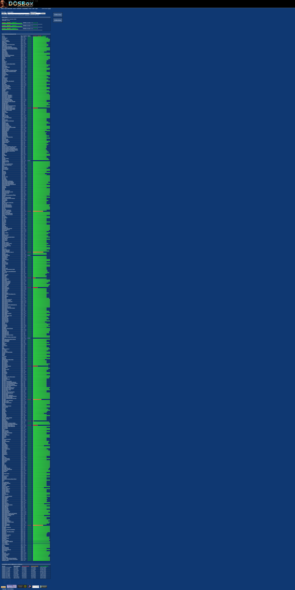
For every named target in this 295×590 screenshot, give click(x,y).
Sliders (3, 233)
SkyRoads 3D (5, 227)
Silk (2, 170)
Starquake (4, 416)
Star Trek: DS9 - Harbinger (7, 395)
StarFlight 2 (4, 411)
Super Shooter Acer (6, 511)
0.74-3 (49, 8)
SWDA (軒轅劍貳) (5, 544)
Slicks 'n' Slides (5, 232)
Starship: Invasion (5, 418)
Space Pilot (4, 298)
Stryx (3, 472)
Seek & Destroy (5, 102)
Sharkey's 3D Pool (6, 141)
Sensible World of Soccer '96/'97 (8, 108)
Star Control (4, 362)
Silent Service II (5, 168)
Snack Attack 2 (5, 238)
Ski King (3, 208)
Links (33, 8)
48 (31, 567)
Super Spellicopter (6, 517)
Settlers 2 (4, 114)
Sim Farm (4, 177)
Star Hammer (4, 372)
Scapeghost (4, 61)
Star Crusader (5, 367)
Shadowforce (4, 131)
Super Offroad (5, 507)
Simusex (3, 196)
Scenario (4, 65)
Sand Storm (4, 51)
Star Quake (4, 375)
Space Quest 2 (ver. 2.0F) (7, 301)
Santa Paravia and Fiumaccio (8, 55)
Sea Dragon (4, 79)
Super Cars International (7, 496)
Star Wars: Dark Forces (6, 402)
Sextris (3, 118)
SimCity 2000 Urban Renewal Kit (9, 184)
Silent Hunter (4, 167)
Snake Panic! (4, 239)
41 (31, 572)
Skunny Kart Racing (6, 212)
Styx (3, 481)
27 (31, 574)
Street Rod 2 (4, 452)
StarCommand (5, 406)
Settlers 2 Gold (5, 115)
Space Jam (4, 295)
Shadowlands (5, 133)
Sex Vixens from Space (7, 117)
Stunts (3, 480)
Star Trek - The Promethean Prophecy (10, 383)
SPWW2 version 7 (5, 348)
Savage (3, 60)
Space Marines (5, 296)
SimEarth (4, 186)
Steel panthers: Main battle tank (8, 426)
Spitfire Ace (4, 343)
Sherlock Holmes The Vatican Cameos (10, 149)
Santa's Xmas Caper (6, 56)
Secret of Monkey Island (7, 99)
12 (22, 570)
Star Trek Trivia (5, 390)
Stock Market (4, 433)
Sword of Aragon (5, 547)
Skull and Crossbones (6, 210)
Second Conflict (5, 91)
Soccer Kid (4, 248)
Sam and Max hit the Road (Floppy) (9, 47)
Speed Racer (4, 326)
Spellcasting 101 (5, 331)
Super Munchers (5, 505)
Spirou (3, 342)
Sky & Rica (4, 216)
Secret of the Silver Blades (7, 100)
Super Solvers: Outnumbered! (8, 514)
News (2, 8)
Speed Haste (4, 325)
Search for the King (6, 85)
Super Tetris (4, 523)
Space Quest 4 (5, 303)
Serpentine (4, 111)
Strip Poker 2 (4, 467)
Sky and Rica (4, 217)
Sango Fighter (5, 53)
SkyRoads (4, 226)
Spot (3, 346)
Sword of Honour (5, 548)
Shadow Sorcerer (5, 129)
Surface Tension (5, 540)
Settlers (3, 113)
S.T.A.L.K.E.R (4, 38)
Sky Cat (3, 218)
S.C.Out (3, 37)
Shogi (3, 156)
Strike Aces (4, 457)
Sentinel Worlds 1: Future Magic (8, 109)
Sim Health (4, 179)
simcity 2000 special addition (8, 182)
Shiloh (3, 153)
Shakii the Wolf (5, 135)
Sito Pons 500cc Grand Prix (7, 202)
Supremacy (4, 537)
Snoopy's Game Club (6, 245)
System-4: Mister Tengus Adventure (9, 558)
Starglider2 (4, 414)
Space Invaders (5, 293)
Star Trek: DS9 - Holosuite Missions (9, 396)
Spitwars (3, 344)
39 (14, 572)
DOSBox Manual (57, 20)
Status (14, 8)
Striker (3, 462)
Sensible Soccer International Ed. (9, 105)
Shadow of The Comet (6, 126)
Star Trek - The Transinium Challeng (9, 385)
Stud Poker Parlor (5, 473)
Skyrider (3, 225)
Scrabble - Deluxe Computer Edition (9, 70)
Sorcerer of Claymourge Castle (8, 269)
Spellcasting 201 (5, 332)
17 (31, 568)
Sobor (3, 247)
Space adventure (5, 279)
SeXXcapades (5, 119)
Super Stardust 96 (5, 519)
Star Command (5, 361)
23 (22, 568)
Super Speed (4, 516)
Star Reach (4, 380)
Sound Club (4, 272)
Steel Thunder (5, 427)
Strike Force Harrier (6, 459)
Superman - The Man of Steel (8, 531)
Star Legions (4, 373)
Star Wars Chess (5, 401)
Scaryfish (4, 62)
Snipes (3, 241)
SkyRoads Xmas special (7, 228)
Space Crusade (5, 285)
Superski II (4, 532)
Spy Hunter (4, 349)
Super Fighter (5, 498)
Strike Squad (4, 460)
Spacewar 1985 (5, 318)
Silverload (4, 173)
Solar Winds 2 (5, 257)
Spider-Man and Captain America (9, 339)
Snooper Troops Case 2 (7, 243)
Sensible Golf (4, 103)
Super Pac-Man (5, 508)
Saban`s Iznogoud (6, 41)
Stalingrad (4, 358)
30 (22, 572)
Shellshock (4, 144)
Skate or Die (4, 203)
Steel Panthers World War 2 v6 (8, 425)
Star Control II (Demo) (6, 366)
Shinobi (3, 154)
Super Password (5, 510)
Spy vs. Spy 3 (4, 351)
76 (14, 573)
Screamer (4, 72)
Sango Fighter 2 (5, 54)
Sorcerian (4, 270)
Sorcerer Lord (5, 268)
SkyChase (4, 222)
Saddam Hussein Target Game (8, 44)
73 (22, 576)
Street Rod (4, 451)
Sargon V (4, 58)
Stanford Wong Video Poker (7, 359)
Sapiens (3, 57)
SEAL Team (4, 84)
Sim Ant (3, 174)
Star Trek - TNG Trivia (6, 386)
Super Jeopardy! (5, 503)
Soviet (3, 273)
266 (14, 578)
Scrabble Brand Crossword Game (9, 71)
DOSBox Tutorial (57, 14)
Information (9, 8)
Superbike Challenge (6, 527)
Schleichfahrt (4, 66)
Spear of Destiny (5, 320)
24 (22, 569)
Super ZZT (4, 526)
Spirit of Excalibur (5, 341)
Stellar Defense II (5, 431)
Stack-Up (4, 357)
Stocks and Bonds (5, 434)
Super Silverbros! (5, 512)
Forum (30, 8)
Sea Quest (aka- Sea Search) (8, 81)
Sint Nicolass (4, 200)
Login (36, 8)
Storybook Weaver (6, 441)
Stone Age (4, 436)
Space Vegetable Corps (7, 315)
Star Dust (4, 368)
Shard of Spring (5, 140)
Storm (3, 438)
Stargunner (4, 415)
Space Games (5, 289)
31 (31, 569)
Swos (3, 551)
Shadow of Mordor (6, 125)
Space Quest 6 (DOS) (6, 306)
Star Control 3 (5, 365)
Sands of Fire (4, 52)
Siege (3, 166)
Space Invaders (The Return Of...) (9, 294)
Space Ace (4, 276)
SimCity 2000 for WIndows (7, 181)
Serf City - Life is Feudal (7, 110)
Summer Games (5, 489)
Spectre (3, 323)
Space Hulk (4, 291)
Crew (5, 8)
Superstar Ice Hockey (6, 534)
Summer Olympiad (6, 491)
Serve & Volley (5, 112)
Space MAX (4, 297)
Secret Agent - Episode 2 (7, 96)
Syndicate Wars (5, 555)
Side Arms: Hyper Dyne (7, 165)
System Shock (5, 557)
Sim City (3, 175)
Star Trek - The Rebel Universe (8, 384)
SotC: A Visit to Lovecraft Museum (9, 271)
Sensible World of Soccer (7, 106)
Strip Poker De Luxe (6, 468)
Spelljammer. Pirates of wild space (9, 337)
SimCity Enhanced (6, 185)
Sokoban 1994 (5, 254)
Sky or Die (4, 219)
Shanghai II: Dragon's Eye (7, 137)
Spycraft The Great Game (7, 352)
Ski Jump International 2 (7, 205)
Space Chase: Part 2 (6, 281)
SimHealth (4, 187)
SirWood (3, 201)
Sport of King (4, 345)
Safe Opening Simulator (7, 46)
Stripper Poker (5, 470)
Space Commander (6, 283)
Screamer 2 (4, 73)
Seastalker (4, 89)
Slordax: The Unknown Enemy (8, 237)
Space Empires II (5, 287)
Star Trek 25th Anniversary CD (8, 387)
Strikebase (4, 461)
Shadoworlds (4, 134)
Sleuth (3, 231)
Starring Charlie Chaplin (7, 417)
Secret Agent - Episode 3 (7, 97)
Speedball (4, 327)
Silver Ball (4, 172)
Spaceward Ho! (5, 319)
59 (22, 575)
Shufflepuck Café (5, 161)
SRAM (3, 355)
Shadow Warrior (5, 130)
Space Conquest (5, 284)
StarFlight (4, 410)
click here (27, 14)
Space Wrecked (5, 316)
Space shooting (5, 274)
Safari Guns (4, 45)
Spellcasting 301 (5, 333)
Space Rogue (5, 310)
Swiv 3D (3, 546)
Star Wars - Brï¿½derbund (7, 400)
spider (3, 338)
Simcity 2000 (4, 180)
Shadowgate (4, 132)
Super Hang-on (5, 500)
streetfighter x (4, 454)
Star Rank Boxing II (6, 379)
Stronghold (4, 471)
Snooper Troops (5, 242)
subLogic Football (5, 486)
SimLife (3, 189)
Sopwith (3, 265)
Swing (3, 545)
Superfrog (4, 528)
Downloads (19, 8)
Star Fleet (4, 370)
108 (14, 576)
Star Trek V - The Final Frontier (8, 391)
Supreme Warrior (5, 538)
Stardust (3, 409)
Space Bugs (4, 280)
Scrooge (3, 75)
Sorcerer (3, 267)
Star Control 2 (5, 363)
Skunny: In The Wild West (7, 213)
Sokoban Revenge (6, 255)
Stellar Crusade (5, 430)
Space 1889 (4, 275)
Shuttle (3, 162)
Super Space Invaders (6, 515)
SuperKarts (4, 530)
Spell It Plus (4, 329)
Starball (3, 403)
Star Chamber (5, 360)
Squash (3, 354)
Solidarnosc (4, 258)
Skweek (3, 215)
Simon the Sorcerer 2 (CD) (7, 191)
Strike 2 (3, 456)
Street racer (4, 450)
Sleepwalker (4, 230)
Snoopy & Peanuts (6, 244)
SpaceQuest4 (5, 317)
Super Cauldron (5, 497)
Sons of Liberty (5, 263)
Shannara (4, 138)
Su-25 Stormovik (5, 482)
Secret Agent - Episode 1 (7, 95)
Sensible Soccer (5, 104)
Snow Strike (4, 246)
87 (14, 575)
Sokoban (4, 253)
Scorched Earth (5, 69)
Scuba (3, 76)
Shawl (3, 143)
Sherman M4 (4, 152)
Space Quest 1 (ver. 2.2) (7, 299)
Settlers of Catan (5, 116)
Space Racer (4, 309)
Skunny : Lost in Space (6, 211)
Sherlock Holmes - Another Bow (8, 147)
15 (22, 578)
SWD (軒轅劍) (5, 542)
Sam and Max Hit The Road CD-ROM (9, 48)
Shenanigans (4, 145)
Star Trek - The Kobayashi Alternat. (9, 382)
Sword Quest (4, 550)
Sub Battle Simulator (6, 483)
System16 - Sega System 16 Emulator (10, 559)
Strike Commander (6, 458)
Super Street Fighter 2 (6, 520)
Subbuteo (4, 485)
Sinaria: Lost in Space (6, 197)
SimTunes (4, 194)
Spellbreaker (4, 330)
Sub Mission (4, 484)
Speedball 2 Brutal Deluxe (7, 328)
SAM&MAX (4, 49)
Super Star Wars (5, 518)
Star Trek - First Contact (7, 381)
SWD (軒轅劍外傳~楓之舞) (7, 541)
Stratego (3, 442)
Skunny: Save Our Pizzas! (7, 214)
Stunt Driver (4, 476)
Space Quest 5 (5, 305)
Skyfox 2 (3, 223)
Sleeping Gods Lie (6, 229)
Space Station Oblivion (6, 313)
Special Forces (5, 322)
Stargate (3, 412)
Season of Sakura (5, 87)
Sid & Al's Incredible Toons (7, 163)
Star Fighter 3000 (5, 369)
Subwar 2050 (4, 487)
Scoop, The (4, 68)
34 (22, 567)
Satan (3, 59)
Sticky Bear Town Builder (7, 432)
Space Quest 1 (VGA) (6, 300)
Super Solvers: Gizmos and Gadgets (9, 513)
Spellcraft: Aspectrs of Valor (7, 334)
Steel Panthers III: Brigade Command (9, 424)
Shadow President (6, 128)
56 (14, 574)
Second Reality (5, 94)
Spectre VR (4, 324)
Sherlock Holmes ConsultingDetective (10, 148)
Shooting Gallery (5, 158)
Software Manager (6, 251)
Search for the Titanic (6, 86)
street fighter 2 (5, 446)
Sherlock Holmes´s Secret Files (8, 151)
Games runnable (25, 566)
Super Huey (4, 501)
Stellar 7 (3, 429)
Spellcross (4, 336)
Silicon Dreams (5, 169)
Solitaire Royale (5, 259)
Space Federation (5, 288)
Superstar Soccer (5, 536)
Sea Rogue (4, 82)
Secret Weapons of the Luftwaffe (8, 101)
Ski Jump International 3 (7, 206)
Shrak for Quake (5, 160)
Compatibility (25, 8)
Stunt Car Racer (5, 475)
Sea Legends (4, 80)
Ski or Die (4, 209)
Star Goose (4, 371)
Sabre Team (4, 43)
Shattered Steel (5, 142)
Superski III (4, 533)
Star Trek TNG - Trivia (6, 389)
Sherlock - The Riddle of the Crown (9, 146)
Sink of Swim (4, 199)
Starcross (4, 408)
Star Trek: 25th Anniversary (7, 393)
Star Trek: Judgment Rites (7, 397)
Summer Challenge (6, 488)
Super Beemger (5, 494)
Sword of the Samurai (6, 549)
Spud (3, 347)
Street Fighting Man (6, 448)
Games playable (34, 566)
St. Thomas (4, 356)
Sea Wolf (4, 83)
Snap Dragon (4, 240)
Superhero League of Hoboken (8, 529)
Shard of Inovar (5, 139)
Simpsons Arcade (5, 192)
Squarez (3, 353)
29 (14, 570)
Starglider (4, 413)
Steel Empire (4, 420)
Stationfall (4, 419)
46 (31, 573)
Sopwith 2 (4, 266)
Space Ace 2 (4, 277)
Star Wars (4, 399)
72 (31, 576)
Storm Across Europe (6, 439)
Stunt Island (4, 477)
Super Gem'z (4, 499)
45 (14, 569)
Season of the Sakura (6, 88)
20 (31, 578)
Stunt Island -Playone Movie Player (9, 479)
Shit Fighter (4, 155)
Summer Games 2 (5, 490)
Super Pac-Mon (5, 509)
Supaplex (4, 493)
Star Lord (4, 374)
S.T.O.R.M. (4, 39)
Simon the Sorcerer (6, 190)
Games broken (17, 566)
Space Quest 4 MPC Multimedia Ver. (9, 304)
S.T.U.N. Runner (5, 40)
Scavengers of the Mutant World (8, 63)
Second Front (4, 92)
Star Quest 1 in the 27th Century (8, 376)
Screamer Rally (5, 74)
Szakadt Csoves (5, 560)
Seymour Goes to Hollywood (8, 120)
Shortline (4, 159)
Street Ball (4, 443)
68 (31, 575)
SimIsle (3, 188)
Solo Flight (4, 261)
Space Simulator (5, 311)
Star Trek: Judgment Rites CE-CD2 (9, 398)
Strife (3, 455)
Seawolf (3, 90)
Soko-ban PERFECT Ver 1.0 (8, 252)
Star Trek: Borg (5, 394)
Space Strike (4, 314)
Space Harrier (5, 290)
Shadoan (4, 122)
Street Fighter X (5, 447)
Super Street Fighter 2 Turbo (8, 522)
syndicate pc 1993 (5, 553)
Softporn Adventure (6, 249)
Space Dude (4, 286)
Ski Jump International (6, 204)
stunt (3, 474)
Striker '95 (4, 465)
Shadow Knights (5, 124)
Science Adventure (6, 67)
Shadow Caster (5, 123)
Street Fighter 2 (5, 445)
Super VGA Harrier (6, 524)
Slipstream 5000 (5, 234)
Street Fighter (4, 444)
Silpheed (4, 171)
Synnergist (4, 556)
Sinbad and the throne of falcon (8, 198)
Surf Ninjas (4, 539)
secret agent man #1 (6, 98)
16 (14, 567)
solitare (3, 260)
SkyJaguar (4, 224)
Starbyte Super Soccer (6, 405)
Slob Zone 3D (5, 236)
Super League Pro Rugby (7, 504)
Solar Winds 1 (5, 256)
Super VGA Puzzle (6, 525)
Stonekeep (4, 437)
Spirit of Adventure (5, 340)
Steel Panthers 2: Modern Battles (9, 423)
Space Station (5, 312)
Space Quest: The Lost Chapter (8, 308)
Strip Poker (4, 466)
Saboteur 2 (4, 42)
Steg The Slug (5, 428)
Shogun (3, 157)
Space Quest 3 (5, 302)
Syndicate (4, 552)
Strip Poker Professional (7, 469)
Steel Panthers (5, 422)
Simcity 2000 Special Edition (8, 183)
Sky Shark (4, 220)
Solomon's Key (5, 262)
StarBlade (4, 404)
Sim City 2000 (5, 176)
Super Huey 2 (5, 502)
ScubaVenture (5, 77)
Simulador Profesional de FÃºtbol (9, 195)
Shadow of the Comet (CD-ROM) (9, 127)
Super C (3, 495)
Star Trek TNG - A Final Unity (8, 388)
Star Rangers (4, 377)
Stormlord (4, 440)
